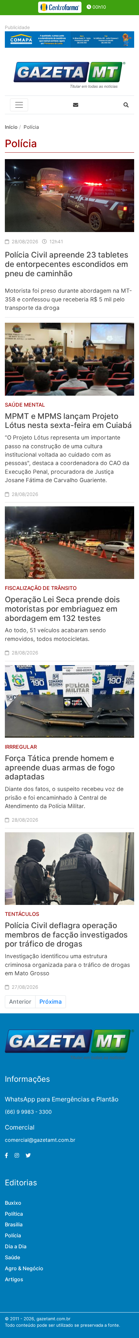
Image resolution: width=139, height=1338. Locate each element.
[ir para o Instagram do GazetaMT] (17, 1155)
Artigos (14, 1279)
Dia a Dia (16, 1246)
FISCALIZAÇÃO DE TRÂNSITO (41, 588)
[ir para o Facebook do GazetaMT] (6, 1155)
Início (11, 127)
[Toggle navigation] (19, 104)
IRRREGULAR (21, 747)
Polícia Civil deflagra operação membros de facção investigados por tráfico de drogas (66, 935)
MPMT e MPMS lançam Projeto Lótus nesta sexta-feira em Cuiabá (68, 420)
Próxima (50, 1001)
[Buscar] (126, 105)
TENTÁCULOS (22, 914)
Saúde (12, 1257)
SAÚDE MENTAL (25, 404)
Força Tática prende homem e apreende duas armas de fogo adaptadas (60, 768)
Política (14, 1214)
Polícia (13, 1235)
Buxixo (13, 1203)
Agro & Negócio (24, 1268)
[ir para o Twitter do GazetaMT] (28, 1155)
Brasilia (14, 1224)
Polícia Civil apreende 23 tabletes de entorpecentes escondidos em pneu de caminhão (66, 264)
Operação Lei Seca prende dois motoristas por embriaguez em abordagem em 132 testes (62, 609)
